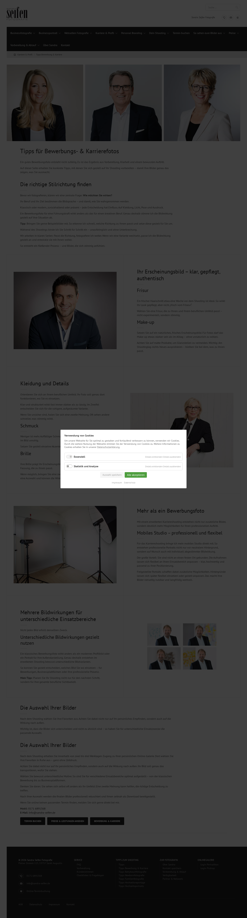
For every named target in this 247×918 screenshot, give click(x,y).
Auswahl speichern (112, 474)
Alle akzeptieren (136, 474)
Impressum (117, 482)
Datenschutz (129, 482)
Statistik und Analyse (86, 466)
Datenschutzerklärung (108, 447)
